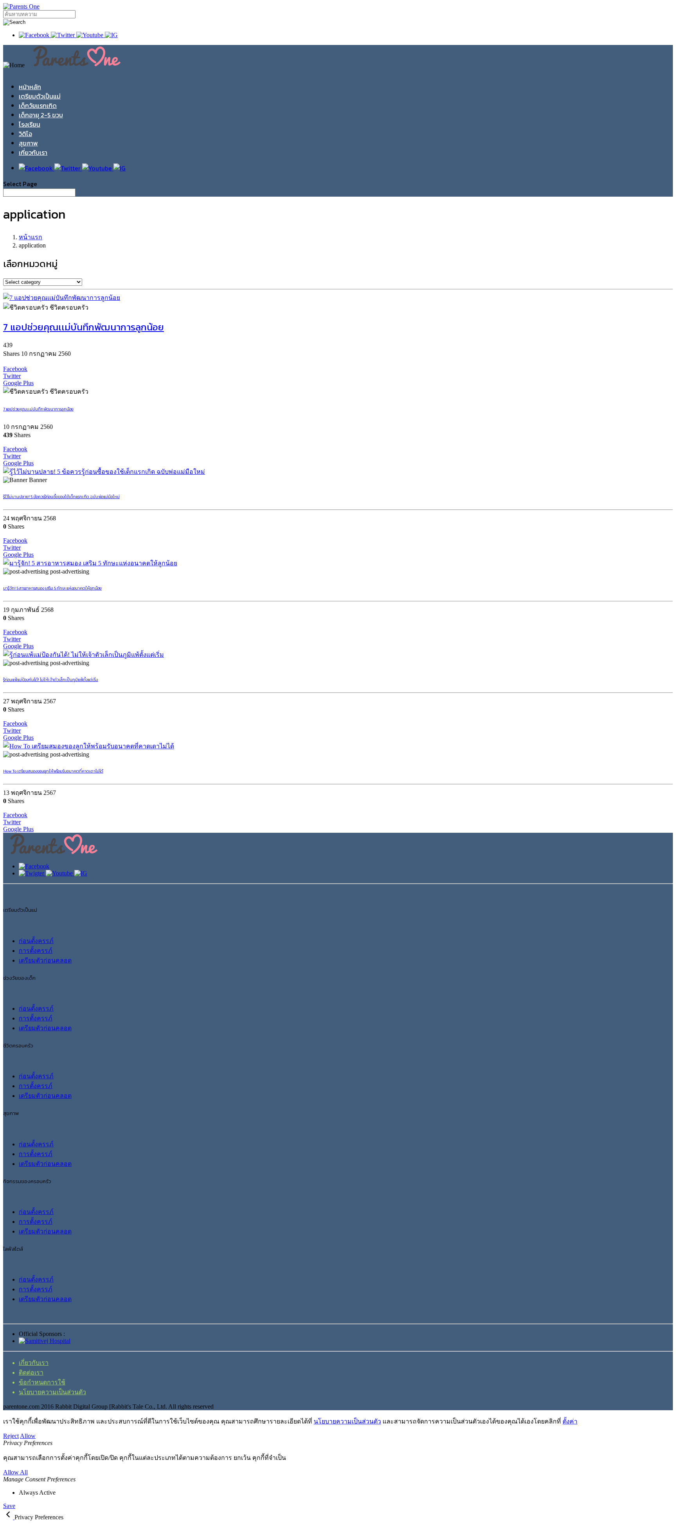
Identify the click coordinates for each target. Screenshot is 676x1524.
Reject (11, 1436)
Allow (28, 1436)
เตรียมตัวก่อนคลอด (45, 960)
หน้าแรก (30, 237)
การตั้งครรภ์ (35, 950)
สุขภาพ (28, 143)
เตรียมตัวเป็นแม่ (40, 96)
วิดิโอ (25, 133)
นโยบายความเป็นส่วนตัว (52, 1392)
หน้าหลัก (30, 86)
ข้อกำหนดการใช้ (42, 1382)
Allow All (15, 1472)
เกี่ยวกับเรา (33, 152)
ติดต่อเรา (31, 1372)
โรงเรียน (29, 124)
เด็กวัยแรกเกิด (38, 105)
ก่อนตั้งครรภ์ (36, 941)
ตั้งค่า (570, 1421)
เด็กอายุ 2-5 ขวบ (41, 115)
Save (9, 1505)
